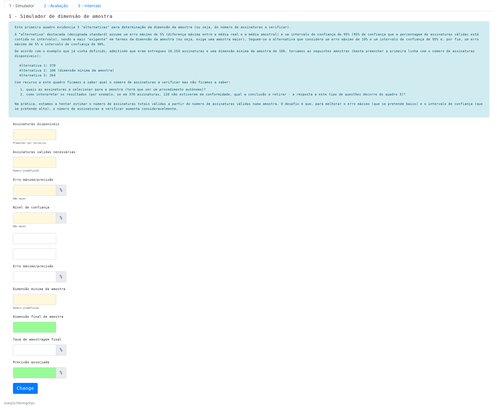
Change (25, 388)
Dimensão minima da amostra (39, 289)
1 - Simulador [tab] (21, 5)
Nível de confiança (31, 207)
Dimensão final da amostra (38, 317)
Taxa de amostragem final (37, 339)
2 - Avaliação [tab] (56, 5)
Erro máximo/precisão (33, 180)
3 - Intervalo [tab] (89, 5)
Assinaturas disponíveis (36, 124)
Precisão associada (31, 362)
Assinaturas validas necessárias (44, 152)
